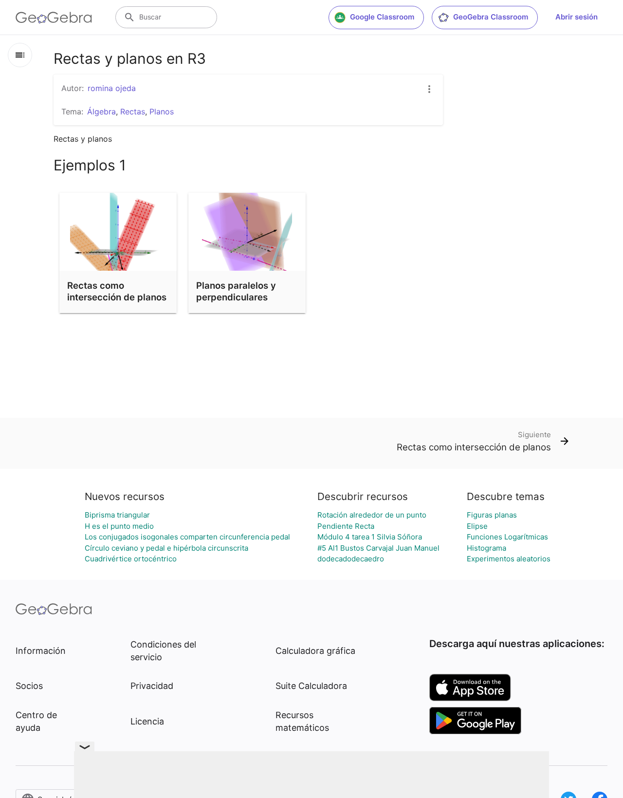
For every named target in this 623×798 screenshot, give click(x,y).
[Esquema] (20, 55)
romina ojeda (112, 88)
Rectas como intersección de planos (116, 291)
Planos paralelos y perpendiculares (236, 291)
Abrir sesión (576, 16)
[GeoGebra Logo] (54, 17)
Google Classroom (382, 16)
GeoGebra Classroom (490, 16)
